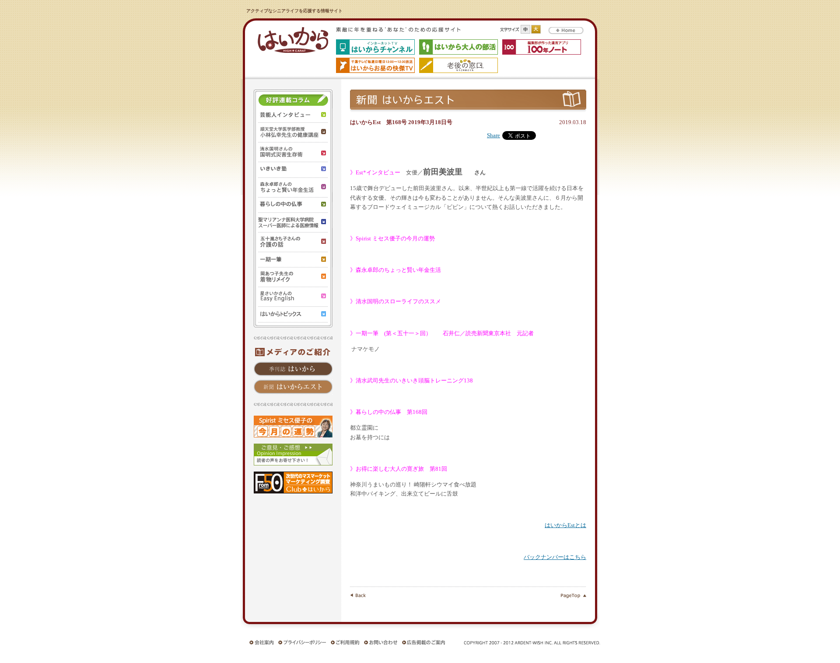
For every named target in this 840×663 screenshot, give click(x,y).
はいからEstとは (565, 525)
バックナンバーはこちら (555, 557)
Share (493, 135)
